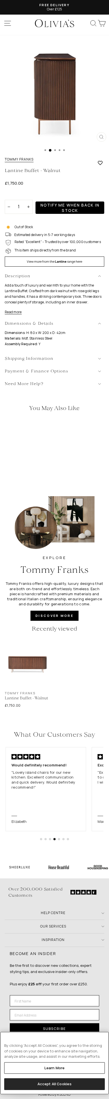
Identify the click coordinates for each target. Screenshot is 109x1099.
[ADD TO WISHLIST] (100, 162)
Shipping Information (29, 359)
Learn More (54, 1067)
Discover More (54, 615)
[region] (54, 1063)
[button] (41, 839)
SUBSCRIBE (54, 1028)
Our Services (53, 926)
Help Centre (53, 912)
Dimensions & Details (29, 324)
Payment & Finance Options (36, 371)
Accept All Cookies (54, 1083)
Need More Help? (24, 384)
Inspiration (53, 939)
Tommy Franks (19, 159)
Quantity (14, 195)
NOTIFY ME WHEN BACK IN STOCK (70, 207)
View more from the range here (54, 261)
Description (17, 276)
